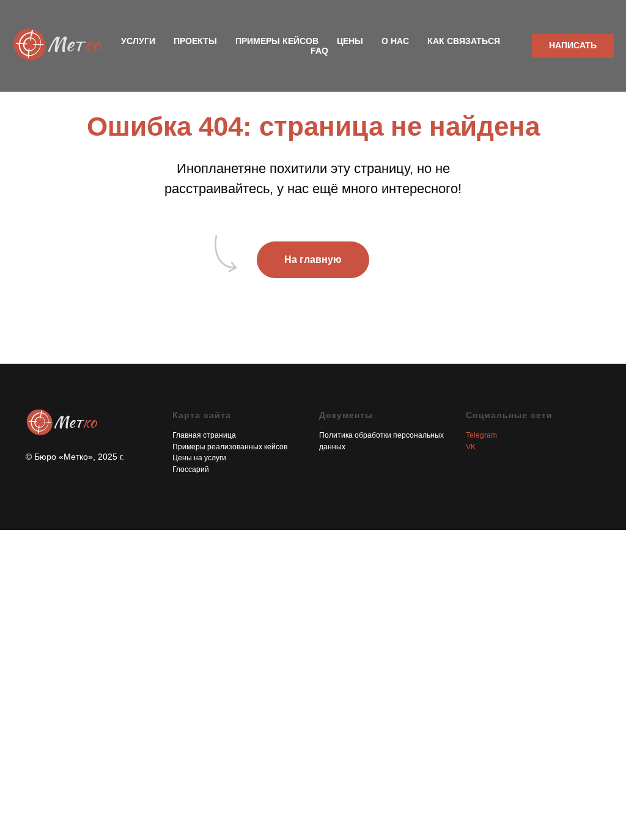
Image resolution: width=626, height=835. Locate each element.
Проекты (195, 41)
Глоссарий (190, 469)
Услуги (138, 41)
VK (471, 447)
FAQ (319, 51)
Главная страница (204, 435)
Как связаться (463, 41)
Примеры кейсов (277, 41)
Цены (350, 41)
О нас (395, 41)
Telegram (481, 435)
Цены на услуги (199, 458)
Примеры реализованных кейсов (229, 447)
